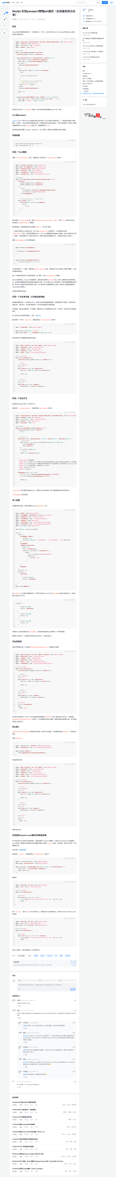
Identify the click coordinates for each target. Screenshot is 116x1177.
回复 (20, 1005)
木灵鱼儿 (14, 19)
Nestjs (42, 955)
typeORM (74, 1127)
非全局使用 (85, 88)
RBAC (68, 1104)
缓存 (70, 1171)
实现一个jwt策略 (87, 78)
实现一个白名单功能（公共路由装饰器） (93, 81)
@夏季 (25, 1025)
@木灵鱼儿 (23, 965)
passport (15, 121)
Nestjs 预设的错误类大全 (89, 104)
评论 (73, 989)
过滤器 (64, 1112)
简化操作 (86, 91)
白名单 (36, 955)
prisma (63, 1134)
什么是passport (87, 73)
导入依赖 (85, 86)
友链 (17, 2)
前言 (84, 71)
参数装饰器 (22, 850)
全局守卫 (67, 955)
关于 (21, 2)
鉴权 (71, 1149)
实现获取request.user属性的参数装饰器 (93, 93)
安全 (67, 1141)
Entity (74, 1163)
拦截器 (69, 1112)
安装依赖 (85, 76)
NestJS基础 (21, 955)
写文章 (105, 2)
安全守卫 (38, 315)
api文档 (74, 1156)
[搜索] (112, 1173)
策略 (61, 955)
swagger (69, 1156)
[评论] (4, 20)
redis (66, 1171)
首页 (13, 2)
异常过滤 (74, 1134)
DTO (70, 1163)
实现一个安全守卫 (87, 83)
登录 (111, 2)
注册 (75, 1141)
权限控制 (74, 1104)
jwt (56, 955)
